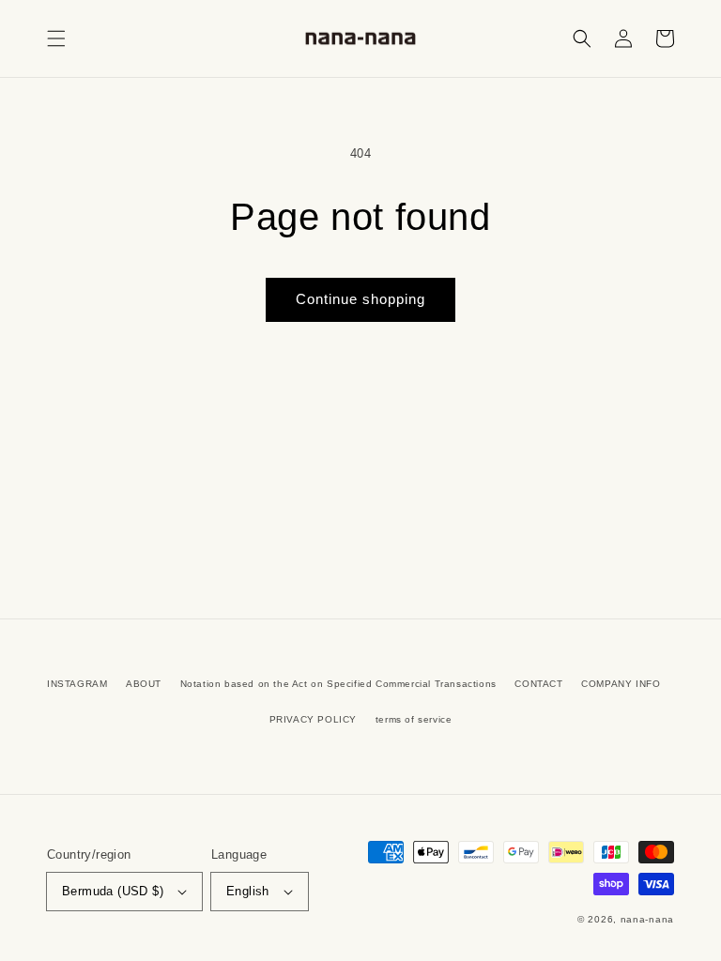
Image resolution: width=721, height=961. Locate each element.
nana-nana (647, 919)
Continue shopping (360, 299)
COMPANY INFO (620, 684)
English (247, 891)
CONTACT (538, 684)
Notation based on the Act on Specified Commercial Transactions (338, 684)
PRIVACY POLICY (313, 719)
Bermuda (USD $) (112, 891)
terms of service (414, 719)
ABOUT (143, 684)
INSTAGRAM (77, 684)
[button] (56, 38)
